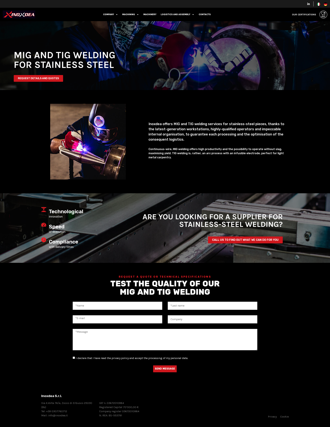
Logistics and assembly (175, 14)
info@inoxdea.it (58, 415)
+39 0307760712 (56, 411)
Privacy (274, 416)
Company (108, 14)
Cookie (284, 416)
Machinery (149, 14)
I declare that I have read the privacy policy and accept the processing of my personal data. (132, 358)
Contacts (205, 14)
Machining (128, 14)
